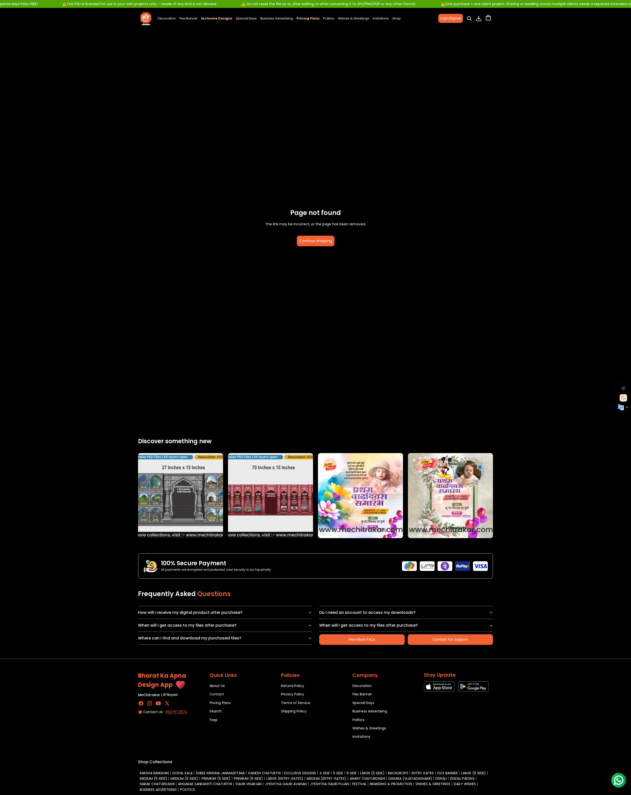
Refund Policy (292, 685)
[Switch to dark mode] (623, 398)
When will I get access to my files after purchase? (187, 625)
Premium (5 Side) (216, 778)
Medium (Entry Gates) (326, 778)
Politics (358, 719)
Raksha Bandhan (154, 773)
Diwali (441, 778)
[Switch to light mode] (623, 388)
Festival (359, 783)
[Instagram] (150, 703)
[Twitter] (167, 703)
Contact (217, 694)
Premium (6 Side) (248, 778)
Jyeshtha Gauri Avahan (286, 783)
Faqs (213, 719)
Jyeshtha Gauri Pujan (329, 783)
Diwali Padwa (462, 778)
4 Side (324, 773)
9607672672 (176, 711)
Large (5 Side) (372, 773)
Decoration (362, 685)
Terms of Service (295, 702)
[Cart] (488, 18)
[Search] (469, 18)
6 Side (352, 773)
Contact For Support (450, 639)
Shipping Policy (293, 711)
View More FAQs (361, 639)
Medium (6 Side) (184, 778)
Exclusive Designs (300, 773)
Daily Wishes (465, 783)
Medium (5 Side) (153, 778)
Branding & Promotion (391, 783)
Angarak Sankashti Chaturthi (205, 783)
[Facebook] (141, 703)
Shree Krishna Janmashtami (220, 773)
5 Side (338, 773)
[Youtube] (158, 703)
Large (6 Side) (473, 773)
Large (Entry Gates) (284, 778)
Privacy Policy (292, 694)
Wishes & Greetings (369, 728)
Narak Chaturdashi (157, 783)
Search (216, 711)
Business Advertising (369, 711)
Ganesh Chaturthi (264, 773)
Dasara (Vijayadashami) (410, 778)
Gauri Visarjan (248, 783)
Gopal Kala (182, 773)
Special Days (363, 702)
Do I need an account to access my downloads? (367, 612)
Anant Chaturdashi (367, 778)
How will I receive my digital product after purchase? (190, 612)
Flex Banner (362, 694)
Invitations (361, 736)
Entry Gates (423, 773)
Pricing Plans (220, 702)
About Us (217, 685)
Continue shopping (315, 240)
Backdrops (398, 773)
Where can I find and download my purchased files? (189, 638)
